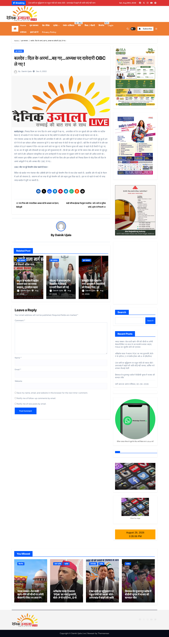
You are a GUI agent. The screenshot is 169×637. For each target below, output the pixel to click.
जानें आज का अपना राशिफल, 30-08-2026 (132, 384)
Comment (20, 320)
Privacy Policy (49, 32)
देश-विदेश (46, 25)
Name (18, 357)
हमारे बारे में (34, 32)
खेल (79, 25)
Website (18, 381)
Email (18, 369)
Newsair (91, 633)
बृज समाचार (34, 25)
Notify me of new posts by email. (31, 404)
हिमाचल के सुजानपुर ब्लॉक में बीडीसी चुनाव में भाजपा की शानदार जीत (138, 594)
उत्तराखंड (93, 564)
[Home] (15, 29)
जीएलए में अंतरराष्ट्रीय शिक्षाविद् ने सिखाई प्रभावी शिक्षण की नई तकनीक (60, 285)
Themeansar (103, 633)
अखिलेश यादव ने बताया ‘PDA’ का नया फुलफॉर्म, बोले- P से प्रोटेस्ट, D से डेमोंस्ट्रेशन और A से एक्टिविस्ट (134, 355)
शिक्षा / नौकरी (90, 25)
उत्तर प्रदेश (57, 564)
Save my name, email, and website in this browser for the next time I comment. (52, 393)
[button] (156, 29)
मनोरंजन (23, 32)
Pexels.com (135, 487)
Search (122, 312)
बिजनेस (102, 24)
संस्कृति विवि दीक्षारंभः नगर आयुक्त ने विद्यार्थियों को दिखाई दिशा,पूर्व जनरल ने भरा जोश (93, 285)
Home (23, 25)
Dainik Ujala (27, 71)
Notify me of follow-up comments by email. (36, 398)
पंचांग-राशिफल (69, 24)
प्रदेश (55, 25)
